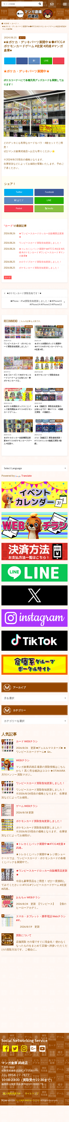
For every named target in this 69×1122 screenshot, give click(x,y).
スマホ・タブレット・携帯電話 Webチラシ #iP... (41, 918)
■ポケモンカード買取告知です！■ (24, 293)
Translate (26, 475)
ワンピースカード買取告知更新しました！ (40, 242)
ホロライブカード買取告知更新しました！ (40, 261)
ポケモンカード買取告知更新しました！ (39, 267)
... (28, 1107)
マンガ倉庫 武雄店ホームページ (27, 1100)
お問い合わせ (51, 4)
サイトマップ (32, 1093)
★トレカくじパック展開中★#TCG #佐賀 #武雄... (40, 845)
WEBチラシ (23, 760)
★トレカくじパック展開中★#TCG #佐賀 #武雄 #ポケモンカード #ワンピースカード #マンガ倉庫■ (42, 252)
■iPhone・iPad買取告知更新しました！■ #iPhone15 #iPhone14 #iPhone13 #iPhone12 (36, 303)
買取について (23, 935)
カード (9, 225)
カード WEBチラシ (27, 741)
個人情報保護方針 (12, 1093)
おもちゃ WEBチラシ (28, 897)
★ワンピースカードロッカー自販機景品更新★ (41, 235)
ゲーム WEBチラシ (27, 805)
